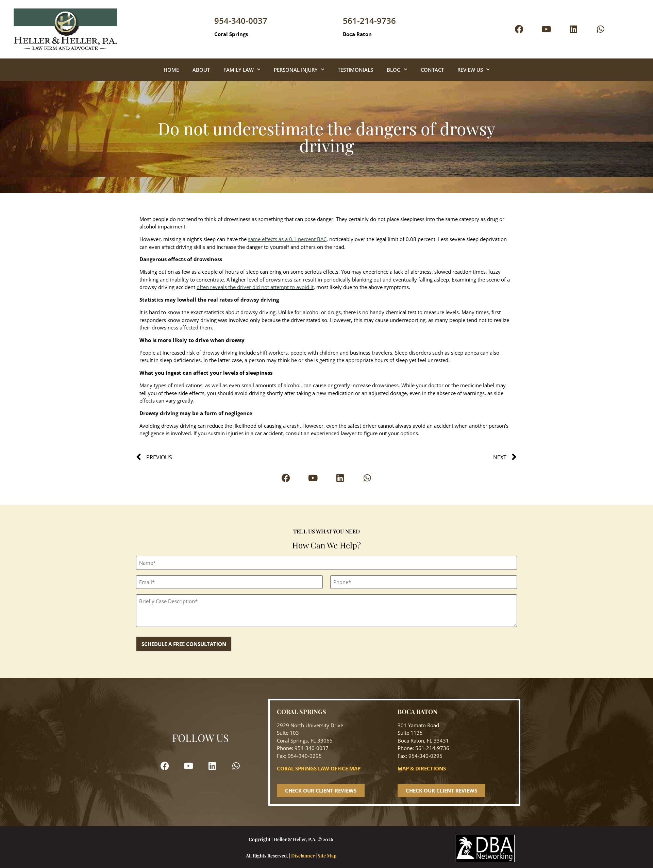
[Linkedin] (573, 29)
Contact (432, 69)
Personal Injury (296, 69)
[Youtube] (546, 29)
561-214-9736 (369, 20)
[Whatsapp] (600, 29)
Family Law (238, 69)
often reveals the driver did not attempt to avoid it (255, 287)
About (201, 69)
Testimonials (355, 69)
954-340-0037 (240, 20)
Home (171, 69)
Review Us (470, 69)
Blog (394, 69)
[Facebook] (519, 29)
